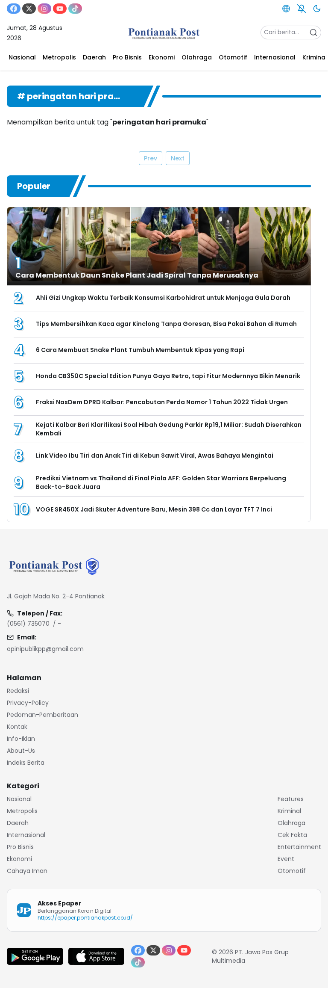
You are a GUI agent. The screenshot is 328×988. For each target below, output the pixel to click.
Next (177, 158)
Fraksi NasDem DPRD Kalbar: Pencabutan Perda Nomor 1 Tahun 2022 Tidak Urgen (162, 402)
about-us (21, 750)
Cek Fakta (292, 835)
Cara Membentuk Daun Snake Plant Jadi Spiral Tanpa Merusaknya (136, 275)
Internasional (26, 835)
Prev (150, 158)
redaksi (18, 690)
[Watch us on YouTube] (60, 8)
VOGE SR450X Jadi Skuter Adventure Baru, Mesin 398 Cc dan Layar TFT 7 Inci (154, 509)
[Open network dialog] (286, 9)
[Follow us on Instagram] (44, 8)
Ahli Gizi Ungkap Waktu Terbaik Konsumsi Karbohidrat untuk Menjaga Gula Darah (163, 297)
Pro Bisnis (20, 847)
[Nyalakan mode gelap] (317, 9)
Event (286, 859)
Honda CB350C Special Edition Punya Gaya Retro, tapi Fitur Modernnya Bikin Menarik (168, 376)
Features (291, 799)
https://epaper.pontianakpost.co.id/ (85, 917)
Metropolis (22, 811)
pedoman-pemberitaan (42, 714)
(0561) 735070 (28, 623)
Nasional (19, 799)
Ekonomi (19, 859)
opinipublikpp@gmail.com (45, 649)
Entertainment (299, 847)
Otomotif (292, 871)
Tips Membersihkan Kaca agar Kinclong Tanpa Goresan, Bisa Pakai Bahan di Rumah (166, 323)
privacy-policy (28, 702)
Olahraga (291, 823)
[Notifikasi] (301, 9)
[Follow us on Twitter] (29, 8)
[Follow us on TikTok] (75, 8)
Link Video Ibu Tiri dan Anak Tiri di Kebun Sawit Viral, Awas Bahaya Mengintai (154, 455)
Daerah (18, 823)
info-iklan (21, 738)
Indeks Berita (25, 762)
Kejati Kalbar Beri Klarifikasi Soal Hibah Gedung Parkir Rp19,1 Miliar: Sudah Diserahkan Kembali (169, 429)
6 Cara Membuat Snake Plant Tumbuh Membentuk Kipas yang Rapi (140, 350)
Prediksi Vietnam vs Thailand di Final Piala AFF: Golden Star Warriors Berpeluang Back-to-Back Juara (161, 482)
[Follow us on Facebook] (13, 8)
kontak (17, 726)
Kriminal (289, 811)
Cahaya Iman (27, 871)
